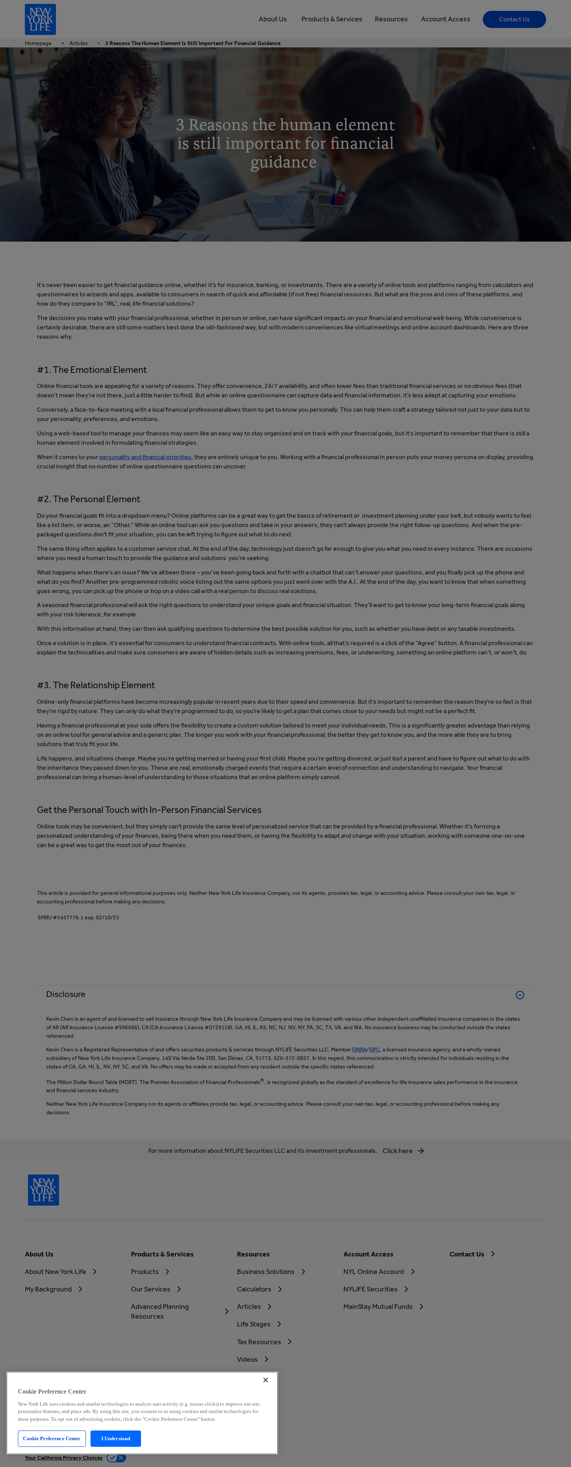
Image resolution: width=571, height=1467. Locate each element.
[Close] (265, 1380)
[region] (142, 1413)
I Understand (116, 1438)
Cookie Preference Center (51, 1438)
